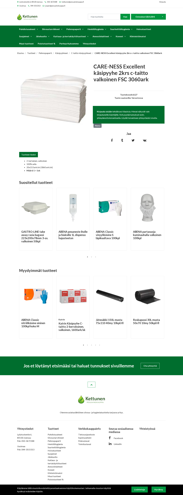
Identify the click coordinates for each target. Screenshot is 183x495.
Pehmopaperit (73, 29)
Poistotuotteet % (46, 43)
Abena (97, 126)
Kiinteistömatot (138, 36)
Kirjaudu (162, 2)
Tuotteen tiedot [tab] (28, 154)
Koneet (119, 36)
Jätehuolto (41, 36)
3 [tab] (95, 257)
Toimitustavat (84, 444)
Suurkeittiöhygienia (120, 29)
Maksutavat (83, 441)
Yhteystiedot (89, 43)
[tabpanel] (35, 219)
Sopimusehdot (84, 437)
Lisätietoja (139, 489)
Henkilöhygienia (96, 29)
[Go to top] (91, 385)
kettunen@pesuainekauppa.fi (73, 2)
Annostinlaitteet (101, 36)
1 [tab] (87, 257)
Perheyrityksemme (69, 43)
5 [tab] (99, 345)
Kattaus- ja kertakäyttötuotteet (69, 36)
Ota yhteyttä (150, 365)
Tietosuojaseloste (86, 434)
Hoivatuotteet (144, 29)
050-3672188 (52, 2)
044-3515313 (35, 6)
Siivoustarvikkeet (51, 29)
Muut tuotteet (26, 43)
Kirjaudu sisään (104, 111)
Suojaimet (24, 36)
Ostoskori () (145, 16)
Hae (125, 16)
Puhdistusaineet (27, 29)
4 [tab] (95, 345)
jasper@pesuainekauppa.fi (55, 6)
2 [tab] (91, 257)
